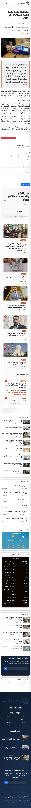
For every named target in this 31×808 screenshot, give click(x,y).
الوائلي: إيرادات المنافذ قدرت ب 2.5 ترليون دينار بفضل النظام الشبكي (16, 306)
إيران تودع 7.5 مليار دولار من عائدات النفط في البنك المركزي (16, 363)
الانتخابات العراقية (6, 138)
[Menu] (2, 3)
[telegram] (11, 708)
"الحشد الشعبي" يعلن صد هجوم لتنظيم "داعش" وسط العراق (13, 463)
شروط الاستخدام (18, 800)
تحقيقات (8, 717)
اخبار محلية (23, 719)
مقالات (8, 722)
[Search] (6, 3)
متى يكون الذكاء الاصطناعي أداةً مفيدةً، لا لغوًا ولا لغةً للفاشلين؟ (16, 334)
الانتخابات (13, 138)
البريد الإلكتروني (26, 166)
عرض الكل (4, 199)
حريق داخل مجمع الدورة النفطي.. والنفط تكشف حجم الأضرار (12, 470)
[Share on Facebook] (27, 33)
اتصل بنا (9, 802)
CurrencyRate (25, 608)
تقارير (23, 722)
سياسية (25, 30)
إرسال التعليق (25, 184)
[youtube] (15, 708)
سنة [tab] (11, 216)
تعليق (28, 172)
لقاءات (8, 719)
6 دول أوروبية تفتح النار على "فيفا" (14, 427)
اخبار (23, 717)
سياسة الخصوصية (8, 800)
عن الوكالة (25, 800)
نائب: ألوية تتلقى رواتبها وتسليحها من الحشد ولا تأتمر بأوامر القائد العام (13, 421)
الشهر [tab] (15, 216)
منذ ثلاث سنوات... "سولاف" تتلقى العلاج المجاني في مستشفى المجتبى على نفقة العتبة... (12, 456)
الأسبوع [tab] (20, 216)
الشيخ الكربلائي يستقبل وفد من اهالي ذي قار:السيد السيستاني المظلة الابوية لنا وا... (12, 442)
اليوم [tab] (25, 216)
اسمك (28, 159)
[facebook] (20, 708)
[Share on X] (26, 33)
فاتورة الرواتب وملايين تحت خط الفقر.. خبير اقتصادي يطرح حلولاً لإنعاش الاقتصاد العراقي (16, 392)
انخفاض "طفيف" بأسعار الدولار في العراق (16, 278)
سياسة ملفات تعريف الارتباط (18, 802)
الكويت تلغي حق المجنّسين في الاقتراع (12, 448)
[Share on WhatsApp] (24, 33)
